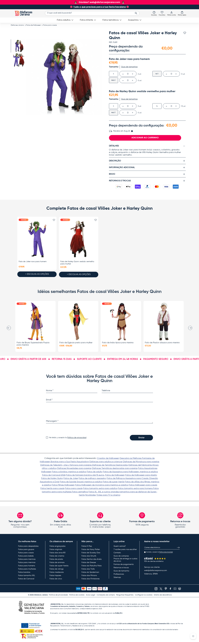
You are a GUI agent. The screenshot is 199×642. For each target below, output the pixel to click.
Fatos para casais (50, 25)
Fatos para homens (26, 566)
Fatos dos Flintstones (90, 579)
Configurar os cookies (143, 595)
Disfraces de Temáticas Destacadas (110, 465)
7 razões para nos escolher (125, 549)
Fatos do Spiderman (90, 572)
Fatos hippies (55, 575)
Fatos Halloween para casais (143, 485)
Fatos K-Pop (86, 546)
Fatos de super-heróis (113, 482)
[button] (182, 13)
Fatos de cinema (57, 556)
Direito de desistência (163, 595)
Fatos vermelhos (80, 492)
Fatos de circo (56, 579)
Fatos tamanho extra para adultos (100, 488)
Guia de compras (121, 556)
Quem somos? (120, 546)
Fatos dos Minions (89, 575)
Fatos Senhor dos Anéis (91, 559)
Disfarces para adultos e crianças (105, 462)
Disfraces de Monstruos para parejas (141, 462)
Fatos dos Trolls (88, 569)
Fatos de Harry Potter (90, 549)
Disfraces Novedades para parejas (74, 468)
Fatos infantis (86, 20)
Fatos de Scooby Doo (90, 553)
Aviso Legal (90, 595)
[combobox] (92, 13)
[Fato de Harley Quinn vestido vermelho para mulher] (78, 239)
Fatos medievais (57, 572)
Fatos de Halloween (33, 25)
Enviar (141, 438)
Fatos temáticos (110, 20)
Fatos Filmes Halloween (63, 485)
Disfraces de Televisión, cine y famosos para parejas (66, 465)
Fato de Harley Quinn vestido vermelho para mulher (77, 263)
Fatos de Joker (70, 478)
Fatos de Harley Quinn (52, 478)
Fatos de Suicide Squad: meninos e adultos (81, 482)
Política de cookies (76, 595)
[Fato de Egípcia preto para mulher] (78, 321)
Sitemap (117, 577)
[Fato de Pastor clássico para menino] (163, 321)
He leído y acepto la (67, 438)
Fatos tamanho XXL (26, 575)
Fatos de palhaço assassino (92, 478)
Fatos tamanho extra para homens (135, 488)
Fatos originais (56, 549)
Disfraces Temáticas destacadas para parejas (115, 468)
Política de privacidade (58, 595)
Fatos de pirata (56, 559)
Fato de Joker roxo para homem (33, 262)
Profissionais (119, 574)
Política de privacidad (76, 438)
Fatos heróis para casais (52, 488)
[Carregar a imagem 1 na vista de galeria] (18, 46)
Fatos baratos (24, 572)
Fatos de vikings (56, 569)
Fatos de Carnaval (26, 579)
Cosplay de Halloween (108, 458)
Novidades (90, 495)
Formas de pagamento (124, 564)
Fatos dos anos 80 (58, 553)
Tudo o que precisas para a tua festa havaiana (99, 6)
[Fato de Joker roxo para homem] (37, 239)
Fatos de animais (57, 562)
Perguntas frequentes (124, 595)
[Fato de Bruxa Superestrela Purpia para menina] (35, 321)
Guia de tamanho (121, 571)
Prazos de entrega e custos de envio (125, 560)
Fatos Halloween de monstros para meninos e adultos (101, 485)
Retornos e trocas (121, 568)
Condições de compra (106, 595)
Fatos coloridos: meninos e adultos (69, 472)
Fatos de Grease (88, 562)
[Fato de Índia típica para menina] (121, 321)
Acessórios (133, 20)
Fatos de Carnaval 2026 (54, 475)
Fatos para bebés (26, 556)
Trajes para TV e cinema (108, 495)
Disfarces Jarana (17, 25)
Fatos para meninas (26, 559)
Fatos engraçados (57, 546)
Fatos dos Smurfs (88, 556)
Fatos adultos (63, 20)
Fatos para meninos (26, 562)
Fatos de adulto (94, 472)
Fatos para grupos (26, 549)
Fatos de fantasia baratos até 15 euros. (85, 475)
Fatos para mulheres (27, 569)
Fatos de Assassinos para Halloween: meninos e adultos (130, 472)
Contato (117, 553)
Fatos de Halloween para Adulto (141, 475)
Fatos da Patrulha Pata (91, 566)
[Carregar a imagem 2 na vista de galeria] (18, 60)
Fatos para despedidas (28, 546)
